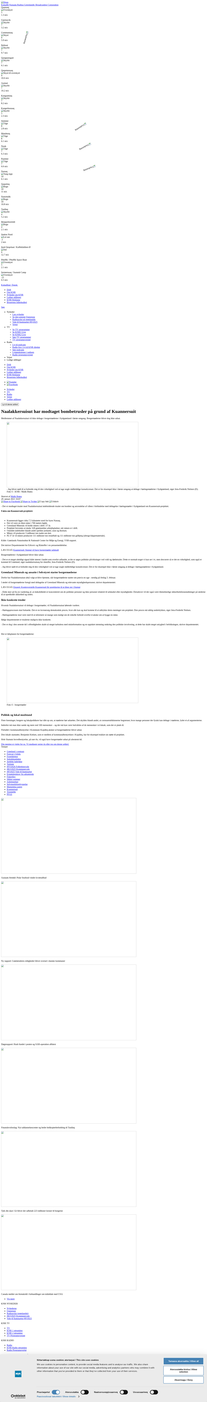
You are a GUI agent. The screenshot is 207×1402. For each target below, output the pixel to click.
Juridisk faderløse (14, 761)
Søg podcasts (18, 350)
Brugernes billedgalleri (17, 302)
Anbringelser (12, 782)
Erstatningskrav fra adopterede (20, 774)
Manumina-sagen (14, 787)
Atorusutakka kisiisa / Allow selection (183, 1370)
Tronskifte (11, 792)
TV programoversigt (21, 339)
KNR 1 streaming (15, 1330)
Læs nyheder (18, 314)
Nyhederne (12, 1308)
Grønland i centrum (15, 751)
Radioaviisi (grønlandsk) (18, 1313)
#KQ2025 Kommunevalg (18, 769)
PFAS (9, 794)
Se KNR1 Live (19, 332)
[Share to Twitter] (29, 501)
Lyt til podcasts (19, 345)
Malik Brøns (16, 496)
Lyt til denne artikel (10, 404)
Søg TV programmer (21, 337)
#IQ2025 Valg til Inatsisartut (19, 771)
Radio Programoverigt (16, 1350)
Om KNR (11, 367)
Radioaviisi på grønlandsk (23, 319)
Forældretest (12, 756)
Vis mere (11, 1299)
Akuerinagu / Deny (183, 1380)
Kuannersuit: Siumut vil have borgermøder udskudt (36, 550)
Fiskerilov (11, 777)
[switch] (85, 1392)
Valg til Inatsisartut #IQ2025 (24, 322)
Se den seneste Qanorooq (23, 317)
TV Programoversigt (16, 1335)
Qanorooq (11, 1311)
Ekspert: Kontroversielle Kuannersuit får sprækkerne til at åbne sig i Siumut (46, 587)
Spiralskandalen (14, 759)
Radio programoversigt (22, 355)
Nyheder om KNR (15, 369)
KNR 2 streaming (15, 1333)
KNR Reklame (13, 300)
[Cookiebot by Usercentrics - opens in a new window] (18, 1396)
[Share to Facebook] (11, 501)
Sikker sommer (13, 779)
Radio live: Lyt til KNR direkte (26, 347)
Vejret (15, 324)
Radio (9, 394)
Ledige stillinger (14, 297)
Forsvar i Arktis (14, 754)
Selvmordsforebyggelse (17, 784)
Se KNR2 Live (19, 334)
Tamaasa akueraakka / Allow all (183, 1361)
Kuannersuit (12, 789)
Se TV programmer (21, 329)
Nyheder (11, 389)
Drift (9, 364)
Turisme (10, 764)
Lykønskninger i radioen (23, 352)
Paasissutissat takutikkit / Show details (56, 1396)
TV (8, 392)
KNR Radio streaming (17, 1347)
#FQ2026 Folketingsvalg (18, 766)
